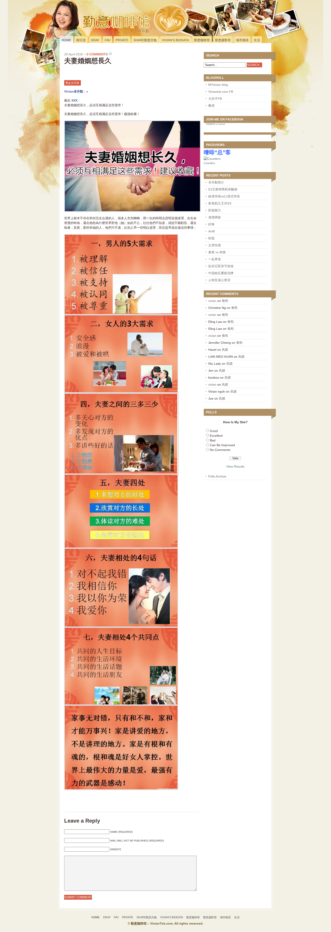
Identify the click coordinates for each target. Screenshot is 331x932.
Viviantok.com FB (220, 91)
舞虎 (211, 105)
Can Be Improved (222, 445)
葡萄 (225, 301)
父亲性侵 (214, 245)
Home (66, 40)
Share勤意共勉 (145, 40)
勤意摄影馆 (223, 40)
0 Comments (97, 54)
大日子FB (215, 98)
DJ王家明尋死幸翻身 (222, 189)
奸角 (211, 224)
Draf (95, 40)
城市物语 (242, 40)
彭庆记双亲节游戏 (221, 266)
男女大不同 (72, 83)
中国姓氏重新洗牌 (221, 273)
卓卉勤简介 (216, 182)
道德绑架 (214, 217)
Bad (212, 440)
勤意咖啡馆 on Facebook (215, 124)
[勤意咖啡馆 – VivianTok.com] (90, 30)
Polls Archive (217, 476)
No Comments (220, 450)
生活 (257, 40)
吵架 (211, 238)
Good (214, 431)
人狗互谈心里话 (219, 280)
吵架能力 (214, 210)
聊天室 (81, 40)
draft (211, 231)
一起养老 (214, 259)
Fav (107, 40)
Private (122, 40)
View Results (235, 466)
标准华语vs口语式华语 (224, 196)
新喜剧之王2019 (219, 203)
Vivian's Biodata (175, 40)
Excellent (216, 435)
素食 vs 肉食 (217, 252)
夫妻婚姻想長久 (87, 60)
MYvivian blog (218, 84)
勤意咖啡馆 (202, 40)
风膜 (225, 349)
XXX (74, 100)
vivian (212, 301)
